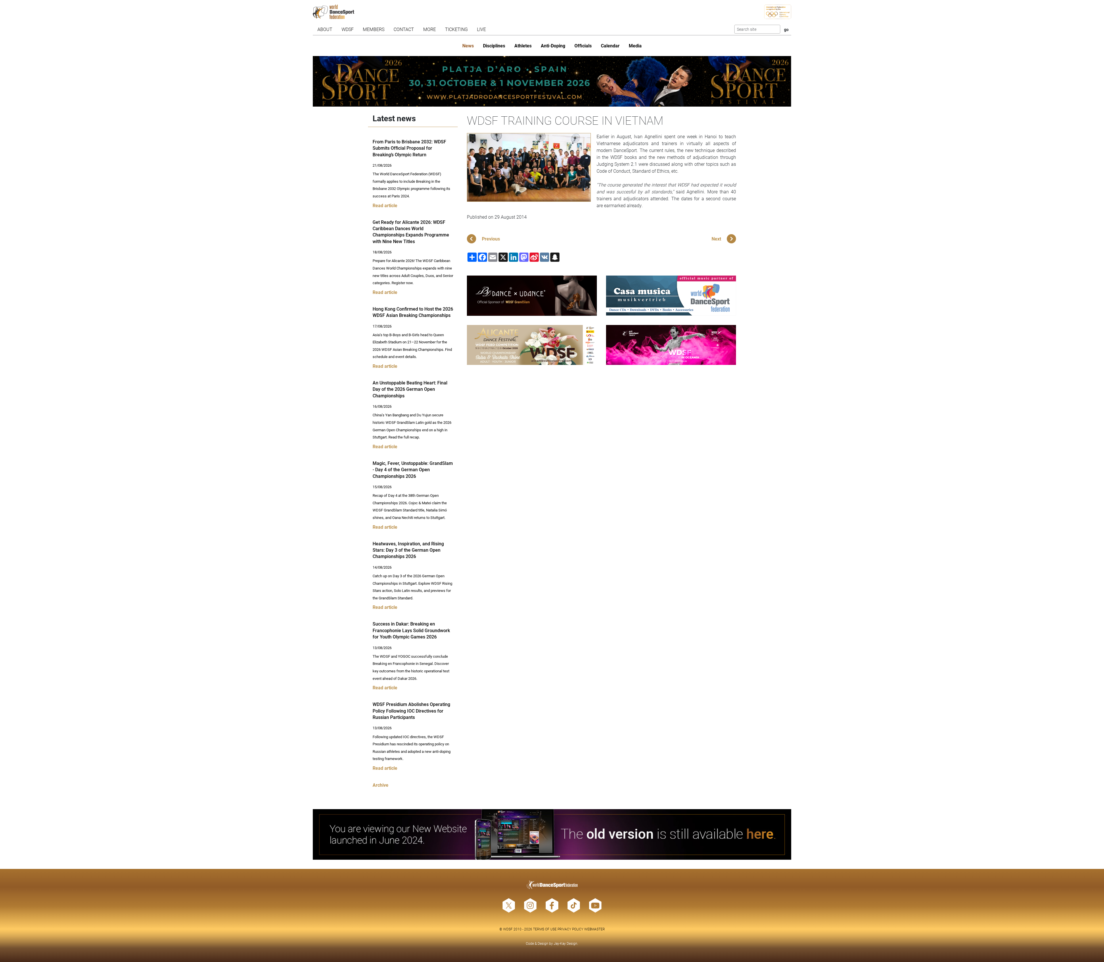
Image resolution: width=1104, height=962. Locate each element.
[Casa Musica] (671, 295)
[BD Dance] (532, 296)
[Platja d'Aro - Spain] (552, 81)
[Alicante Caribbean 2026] (532, 345)
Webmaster (594, 929)
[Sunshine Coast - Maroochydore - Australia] (671, 345)
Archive (380, 785)
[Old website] (552, 834)
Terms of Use (545, 929)
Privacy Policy (570, 929)
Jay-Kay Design (565, 943)
